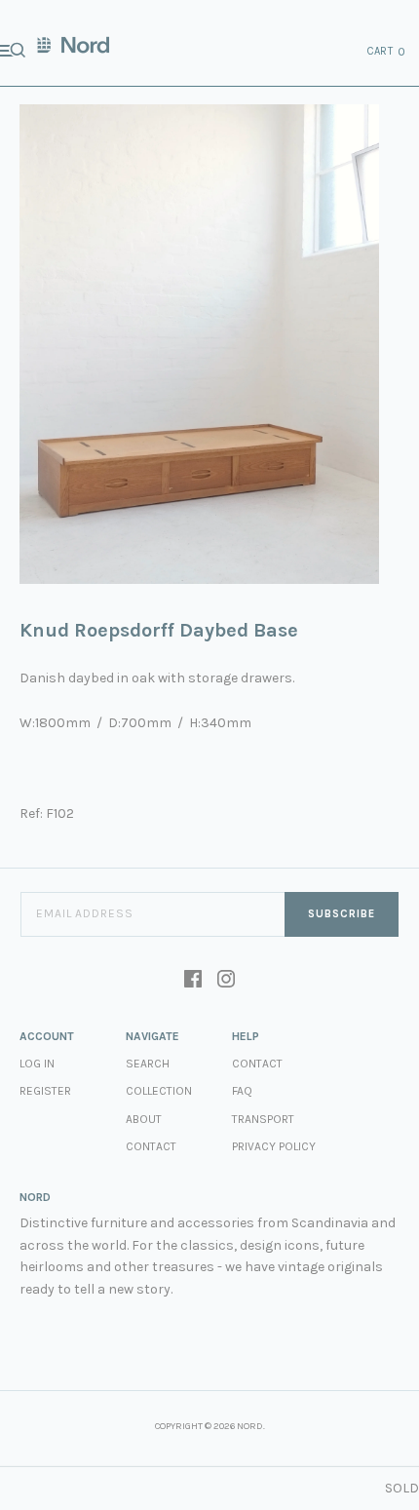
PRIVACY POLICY (274, 1146)
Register (45, 1091)
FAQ (242, 1091)
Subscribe (341, 914)
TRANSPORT (263, 1119)
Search (148, 1063)
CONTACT (257, 1063)
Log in (37, 1063)
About (144, 1119)
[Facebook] (193, 980)
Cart (386, 51)
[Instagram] (226, 980)
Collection (159, 1091)
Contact (151, 1146)
